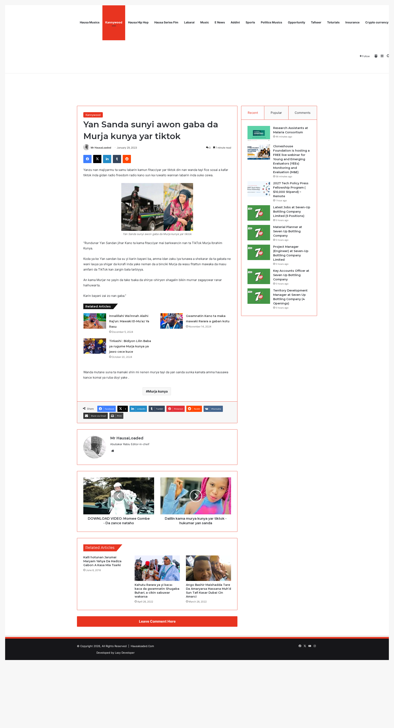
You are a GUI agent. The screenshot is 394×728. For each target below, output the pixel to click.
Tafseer (316, 22)
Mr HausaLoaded (101, 147)
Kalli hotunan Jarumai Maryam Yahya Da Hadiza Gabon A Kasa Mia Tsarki (102, 561)
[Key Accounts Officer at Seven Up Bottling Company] (258, 276)
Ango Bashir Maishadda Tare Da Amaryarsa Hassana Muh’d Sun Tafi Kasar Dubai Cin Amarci (208, 590)
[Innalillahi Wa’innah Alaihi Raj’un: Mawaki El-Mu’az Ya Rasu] (95, 321)
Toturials (333, 22)
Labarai (189, 22)
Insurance (352, 22)
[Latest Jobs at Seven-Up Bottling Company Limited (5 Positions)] (258, 213)
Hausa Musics (90, 22)
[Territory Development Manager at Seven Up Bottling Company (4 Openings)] (258, 296)
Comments (302, 113)
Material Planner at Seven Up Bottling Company (287, 231)
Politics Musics (271, 22)
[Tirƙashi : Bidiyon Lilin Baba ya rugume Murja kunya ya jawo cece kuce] (95, 346)
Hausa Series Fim (166, 22)
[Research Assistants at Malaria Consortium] (258, 133)
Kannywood (113, 22)
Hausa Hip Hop (138, 22)
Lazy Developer (125, 652)
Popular (276, 113)
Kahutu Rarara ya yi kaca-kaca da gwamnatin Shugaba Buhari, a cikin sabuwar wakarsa (157, 590)
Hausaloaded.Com (142, 646)
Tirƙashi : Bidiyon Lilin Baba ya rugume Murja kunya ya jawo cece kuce (130, 346)
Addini (235, 22)
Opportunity (296, 22)
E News (220, 22)
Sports (250, 22)
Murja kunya (158, 391)
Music (204, 22)
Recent (253, 113)
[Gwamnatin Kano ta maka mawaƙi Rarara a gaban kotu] (171, 321)
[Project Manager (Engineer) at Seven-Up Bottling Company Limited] (258, 252)
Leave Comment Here (157, 621)
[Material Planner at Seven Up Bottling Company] (258, 232)
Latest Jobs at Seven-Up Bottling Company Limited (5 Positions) (291, 211)
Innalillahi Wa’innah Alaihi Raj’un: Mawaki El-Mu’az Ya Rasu (129, 321)
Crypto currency (376, 22)
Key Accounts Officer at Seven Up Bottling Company (291, 275)
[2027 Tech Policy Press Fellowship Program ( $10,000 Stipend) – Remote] (258, 189)
